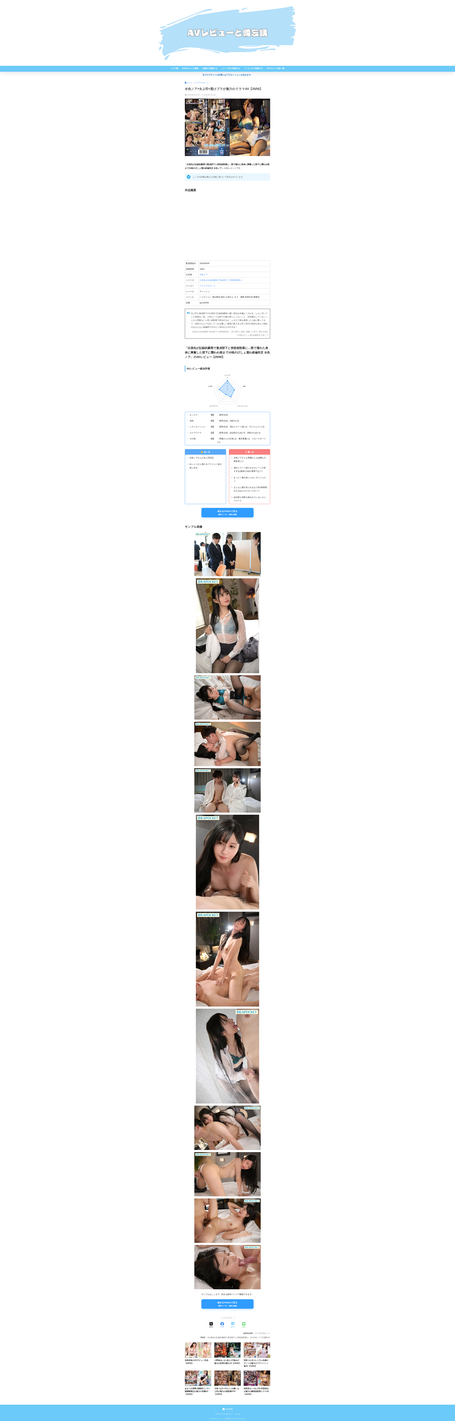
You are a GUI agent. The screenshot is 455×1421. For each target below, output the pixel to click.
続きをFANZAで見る (227, 512)
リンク (237, 1414)
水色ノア (204, 275)
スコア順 (174, 68)
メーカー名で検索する (253, 68)
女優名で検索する (209, 68)
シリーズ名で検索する (230, 68)
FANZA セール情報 (190, 68)
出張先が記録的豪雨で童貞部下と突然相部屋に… (222, 280)
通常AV (267, 1337)
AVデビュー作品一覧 (275, 68)
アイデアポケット (208, 286)
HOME (229, 1409)
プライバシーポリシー (224, 1414)
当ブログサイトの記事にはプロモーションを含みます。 (227, 75)
